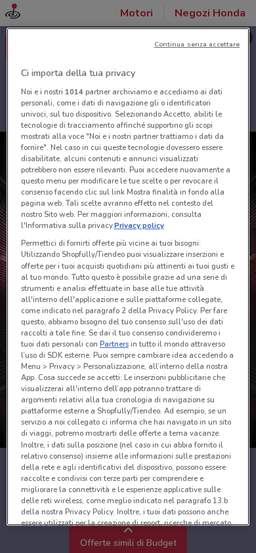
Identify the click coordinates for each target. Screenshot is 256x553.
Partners (114, 344)
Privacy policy (139, 226)
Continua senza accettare (197, 44)
